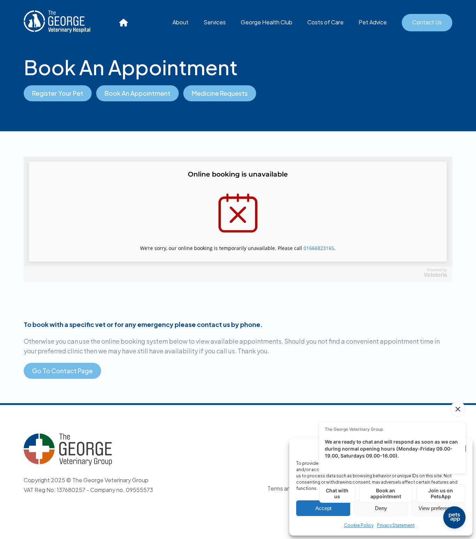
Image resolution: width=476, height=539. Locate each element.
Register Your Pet (57, 93)
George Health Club (266, 22)
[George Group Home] (123, 22)
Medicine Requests (220, 93)
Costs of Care (325, 22)
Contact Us (427, 22)
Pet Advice (373, 22)
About (180, 22)
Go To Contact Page (62, 371)
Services (215, 22)
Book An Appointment (137, 93)
